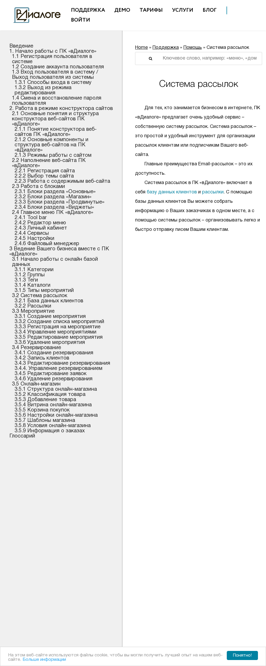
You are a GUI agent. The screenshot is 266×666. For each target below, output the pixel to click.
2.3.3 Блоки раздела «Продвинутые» (59, 202)
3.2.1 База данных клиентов (49, 301)
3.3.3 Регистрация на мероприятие (58, 327)
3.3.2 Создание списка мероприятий (59, 321)
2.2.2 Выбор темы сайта (44, 176)
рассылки (213, 192)
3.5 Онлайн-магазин (36, 384)
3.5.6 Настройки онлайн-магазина (56, 415)
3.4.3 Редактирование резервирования (62, 363)
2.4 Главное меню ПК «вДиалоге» (52, 212)
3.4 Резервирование (36, 347)
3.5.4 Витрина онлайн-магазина (53, 405)
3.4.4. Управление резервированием (58, 368)
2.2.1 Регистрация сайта (45, 171)
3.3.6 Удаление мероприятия (50, 342)
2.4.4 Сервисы (32, 233)
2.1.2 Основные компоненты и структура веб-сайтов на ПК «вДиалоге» (51, 145)
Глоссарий (22, 436)
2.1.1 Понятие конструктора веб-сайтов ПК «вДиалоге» (56, 132)
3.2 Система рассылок (39, 295)
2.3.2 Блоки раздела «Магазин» (53, 197)
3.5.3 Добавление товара (45, 399)
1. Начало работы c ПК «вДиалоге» (52, 51)
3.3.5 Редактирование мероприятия (59, 337)
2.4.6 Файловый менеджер (47, 243)
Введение (21, 46)
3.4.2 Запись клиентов (42, 358)
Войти (80, 20)
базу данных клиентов (172, 192)
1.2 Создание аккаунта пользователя (58, 67)
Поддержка (88, 10)
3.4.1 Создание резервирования (54, 353)
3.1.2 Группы (30, 275)
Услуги (182, 10)
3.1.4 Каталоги (32, 285)
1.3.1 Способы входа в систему (53, 82)
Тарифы (151, 10)
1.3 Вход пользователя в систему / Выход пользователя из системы (55, 75)
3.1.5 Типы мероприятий (44, 290)
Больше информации (44, 660)
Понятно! (242, 655)
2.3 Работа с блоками (38, 186)
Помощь (192, 47)
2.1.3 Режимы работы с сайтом (53, 155)
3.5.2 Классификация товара (50, 394)
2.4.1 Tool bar (31, 218)
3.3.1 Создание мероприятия (50, 316)
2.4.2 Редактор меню (40, 223)
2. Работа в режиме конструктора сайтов (61, 108)
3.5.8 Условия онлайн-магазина (53, 425)
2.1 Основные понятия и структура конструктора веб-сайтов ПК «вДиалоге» (55, 119)
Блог (210, 10)
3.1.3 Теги (26, 280)
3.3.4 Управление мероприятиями (55, 332)
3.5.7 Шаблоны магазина (45, 420)
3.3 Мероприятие (33, 311)
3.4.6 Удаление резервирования (53, 379)
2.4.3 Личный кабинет (41, 228)
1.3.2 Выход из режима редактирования (43, 90)
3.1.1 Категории (34, 269)
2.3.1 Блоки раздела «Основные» (55, 192)
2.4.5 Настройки (34, 238)
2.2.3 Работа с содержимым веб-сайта (62, 181)
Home (141, 47)
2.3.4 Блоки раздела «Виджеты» (54, 207)
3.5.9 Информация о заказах (50, 431)
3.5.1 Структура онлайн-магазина (56, 389)
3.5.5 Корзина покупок (42, 410)
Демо (122, 10)
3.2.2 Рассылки (33, 306)
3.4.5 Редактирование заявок (51, 373)
